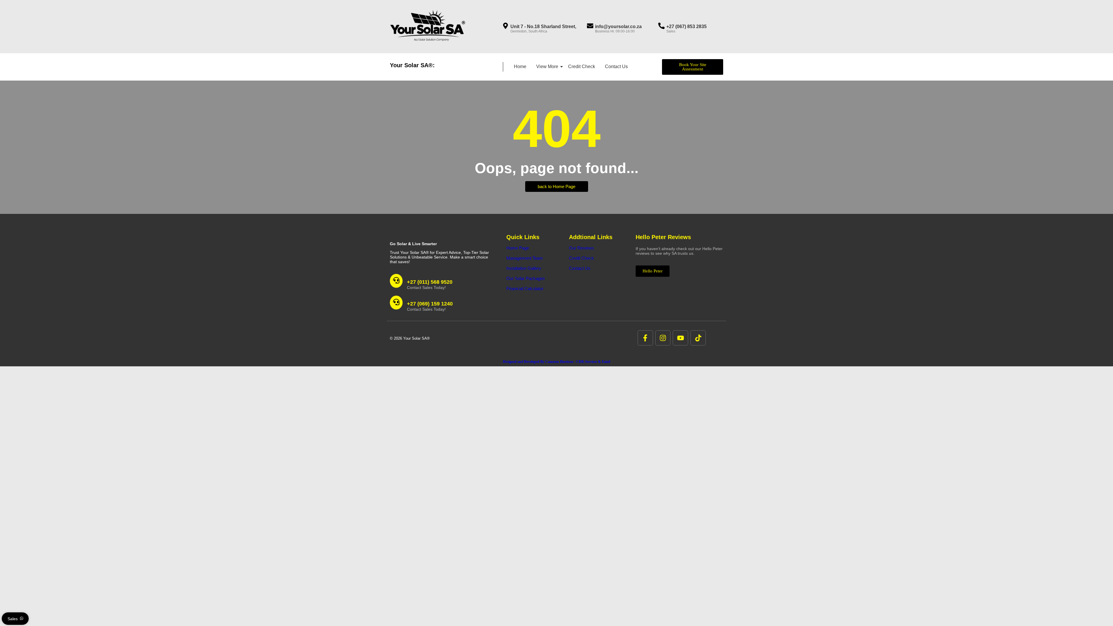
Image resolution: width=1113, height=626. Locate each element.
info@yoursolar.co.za (618, 26)
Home (520, 66)
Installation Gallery (523, 268)
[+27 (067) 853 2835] (661, 26)
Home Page (517, 247)
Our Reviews (581, 247)
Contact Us (616, 66)
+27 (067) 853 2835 (686, 26)
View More (547, 66)
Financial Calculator (524, 288)
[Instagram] (663, 338)
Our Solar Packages (525, 278)
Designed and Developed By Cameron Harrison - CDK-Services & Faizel (556, 362)
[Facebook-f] (645, 338)
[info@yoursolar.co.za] (590, 26)
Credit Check (581, 66)
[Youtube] (680, 338)
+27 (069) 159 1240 (430, 304)
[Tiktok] (698, 338)
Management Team (524, 258)
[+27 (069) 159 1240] (396, 303)
